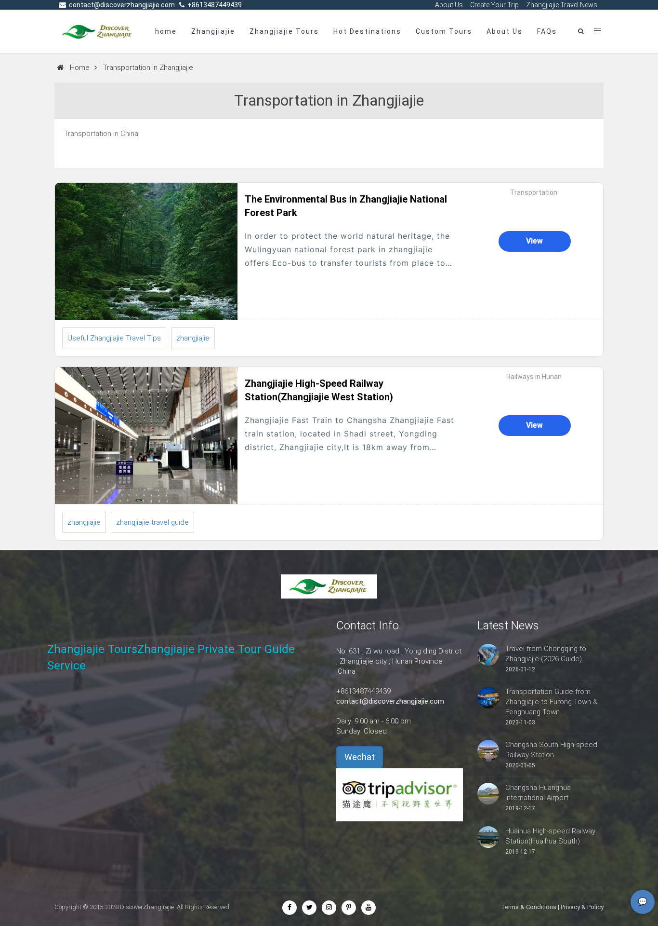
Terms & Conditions (528, 907)
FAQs (547, 31)
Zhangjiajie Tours (284, 31)
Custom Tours (444, 31)
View (534, 240)
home (166, 31)
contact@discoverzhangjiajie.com (390, 701)
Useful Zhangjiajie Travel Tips (114, 338)
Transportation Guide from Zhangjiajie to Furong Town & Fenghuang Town (551, 701)
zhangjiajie (193, 338)
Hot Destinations (367, 31)
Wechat (359, 757)
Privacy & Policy (582, 907)
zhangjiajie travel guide (152, 522)
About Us (505, 31)
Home (80, 67)
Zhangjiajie (213, 31)
